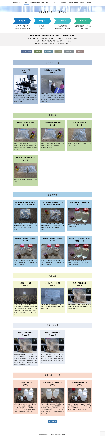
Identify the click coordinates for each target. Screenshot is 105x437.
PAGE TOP (101, 422)
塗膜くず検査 (69, 51)
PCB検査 (58, 51)
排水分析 (80, 51)
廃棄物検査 (48, 51)
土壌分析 (38, 51)
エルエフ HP (52, 421)
